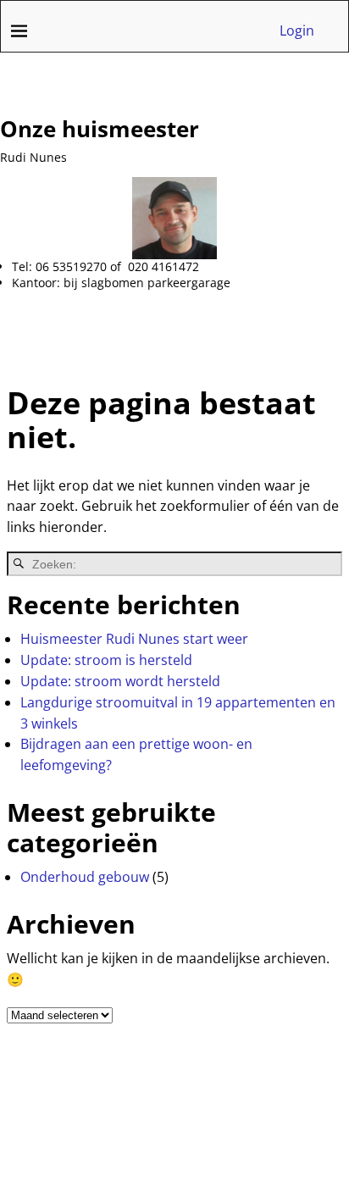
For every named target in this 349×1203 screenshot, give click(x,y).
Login (297, 30)
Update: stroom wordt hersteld (120, 681)
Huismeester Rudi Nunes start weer (134, 638)
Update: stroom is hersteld (106, 660)
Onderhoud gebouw (84, 877)
